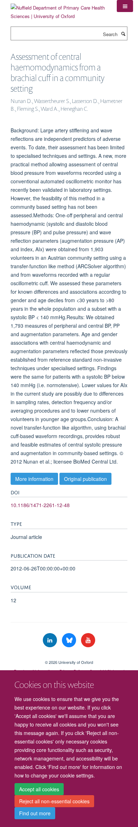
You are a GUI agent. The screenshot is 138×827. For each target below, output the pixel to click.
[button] (125, 6)
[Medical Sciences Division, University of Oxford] (69, 656)
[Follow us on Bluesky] (69, 640)
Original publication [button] (85, 478)
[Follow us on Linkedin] (50, 640)
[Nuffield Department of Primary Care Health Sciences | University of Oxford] (58, 9)
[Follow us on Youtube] (88, 640)
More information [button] (34, 478)
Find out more (35, 813)
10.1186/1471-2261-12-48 (40, 505)
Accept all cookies (39, 789)
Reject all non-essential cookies (54, 801)
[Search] (123, 34)
